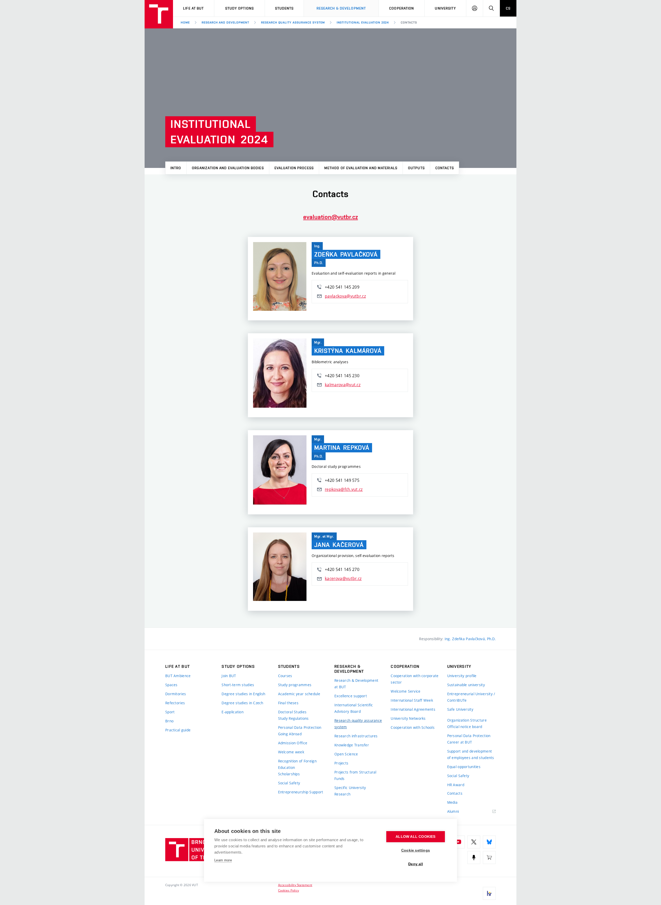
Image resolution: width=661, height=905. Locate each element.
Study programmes (294, 684)
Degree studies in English (243, 693)
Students (284, 8)
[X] (473, 842)
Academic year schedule (299, 693)
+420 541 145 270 (342, 569)
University (445, 8)
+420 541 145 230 (342, 375)
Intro (175, 168)
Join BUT (229, 675)
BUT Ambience (178, 675)
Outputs (416, 168)
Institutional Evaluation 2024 (363, 22)
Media (452, 802)
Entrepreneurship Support (300, 792)
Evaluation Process (294, 168)
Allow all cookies (415, 837)
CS (508, 8)
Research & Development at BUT (356, 683)
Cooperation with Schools (413, 727)
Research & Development (341, 8)
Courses (285, 675)
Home (185, 22)
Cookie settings (415, 850)
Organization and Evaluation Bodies (228, 168)
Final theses (288, 702)
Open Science (346, 754)
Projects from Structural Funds (355, 775)
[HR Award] (489, 893)
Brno (169, 720)
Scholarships (289, 773)
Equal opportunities (464, 766)
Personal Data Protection (299, 727)
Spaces (171, 684)
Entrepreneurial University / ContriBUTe (471, 697)
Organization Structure (467, 720)
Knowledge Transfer (351, 744)
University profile (462, 675)
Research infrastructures (356, 735)
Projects (341, 763)
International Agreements (413, 709)
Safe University (460, 709)
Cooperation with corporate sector (414, 679)
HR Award (455, 784)
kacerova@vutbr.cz (343, 578)
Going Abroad (290, 733)
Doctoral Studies (292, 711)
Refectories (175, 702)
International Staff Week (412, 700)
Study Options (239, 8)
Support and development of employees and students (470, 754)
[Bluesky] (489, 842)
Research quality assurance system (358, 723)
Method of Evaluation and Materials (360, 168)
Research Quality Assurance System (293, 22)
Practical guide (178, 730)
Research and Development (225, 22)
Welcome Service (405, 691)
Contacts (409, 22)
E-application (232, 711)
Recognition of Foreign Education (297, 764)
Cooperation (401, 8)
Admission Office (292, 742)
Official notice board (464, 726)
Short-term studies (238, 684)
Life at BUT (193, 8)
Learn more (223, 860)
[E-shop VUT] (489, 857)
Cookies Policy (288, 890)
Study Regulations (293, 718)
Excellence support (350, 695)
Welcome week (291, 751)
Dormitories (175, 693)
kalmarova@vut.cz (342, 385)
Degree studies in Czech (242, 702)
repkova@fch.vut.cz (344, 489)
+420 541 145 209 (342, 287)
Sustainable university (466, 684)
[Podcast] (473, 857)
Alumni (453, 811)
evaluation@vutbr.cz (330, 216)
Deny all (415, 864)
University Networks (408, 718)
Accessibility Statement (295, 885)
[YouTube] (458, 842)
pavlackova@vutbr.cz (345, 296)
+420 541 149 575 (342, 480)
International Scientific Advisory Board (353, 708)
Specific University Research (350, 790)
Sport (170, 711)
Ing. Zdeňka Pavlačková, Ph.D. (470, 638)
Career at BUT (459, 742)
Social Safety (289, 782)
